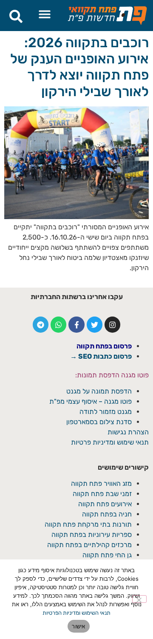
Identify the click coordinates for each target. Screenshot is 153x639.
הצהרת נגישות (128, 432)
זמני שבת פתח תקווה (102, 494)
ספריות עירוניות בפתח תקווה (91, 535)
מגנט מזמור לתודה (105, 412)
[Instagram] (112, 324)
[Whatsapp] (58, 324)
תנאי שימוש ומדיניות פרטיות (110, 442)
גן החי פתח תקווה (107, 555)
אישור (78, 626)
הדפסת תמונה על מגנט (99, 391)
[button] (44, 13)
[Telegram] (40, 324)
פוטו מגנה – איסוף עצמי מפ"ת (90, 401)
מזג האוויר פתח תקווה (101, 483)
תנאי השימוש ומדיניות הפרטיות (76, 613)
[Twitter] (94, 324)
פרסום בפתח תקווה (104, 346)
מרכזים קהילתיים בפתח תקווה (89, 545)
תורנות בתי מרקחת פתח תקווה (88, 524)
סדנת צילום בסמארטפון (99, 422)
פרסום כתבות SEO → (101, 356)
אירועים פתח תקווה (105, 504)
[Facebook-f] (76, 324)
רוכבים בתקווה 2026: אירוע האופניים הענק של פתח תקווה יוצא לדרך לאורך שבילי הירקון (79, 67)
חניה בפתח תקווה (107, 514)
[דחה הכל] (139, 599)
